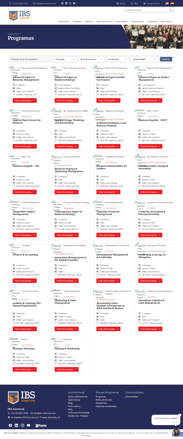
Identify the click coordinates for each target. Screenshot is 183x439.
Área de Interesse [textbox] (88, 59)
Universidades (122, 21)
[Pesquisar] (170, 9)
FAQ (136, 3)
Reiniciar (166, 59)
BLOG (122, 3)
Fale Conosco (166, 21)
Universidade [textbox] (139, 59)
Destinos (89, 21)
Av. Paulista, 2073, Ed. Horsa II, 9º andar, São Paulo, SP (35, 417)
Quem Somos (74, 399)
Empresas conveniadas (106, 406)
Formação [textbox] (60, 59)
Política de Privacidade (78, 412)
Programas (76, 21)
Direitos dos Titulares (78, 415)
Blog (70, 403)
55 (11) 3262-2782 (20, 3)
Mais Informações (26, 101)
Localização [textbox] (113, 59)
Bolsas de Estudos (104, 21)
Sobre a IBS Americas (78, 396)
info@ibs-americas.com (46, 3)
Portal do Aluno (153, 3)
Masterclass (101, 403)
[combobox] (65, 59)
